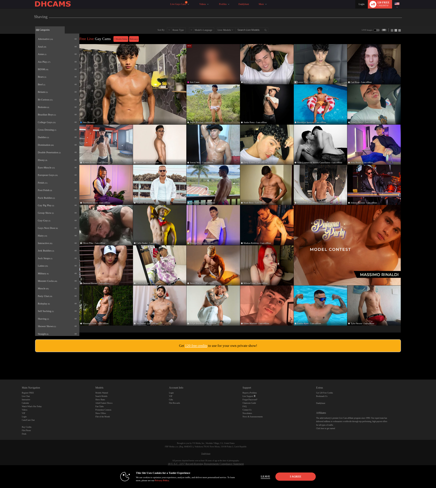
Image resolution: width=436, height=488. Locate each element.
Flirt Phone (26, 430)
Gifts (171, 399)
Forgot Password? (250, 399)
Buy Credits (27, 427)
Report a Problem (250, 393)
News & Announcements (253, 416)
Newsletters (247, 413)
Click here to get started (325, 428)
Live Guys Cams (178, 3)
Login (361, 4)
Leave (265, 476)
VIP (23, 413)
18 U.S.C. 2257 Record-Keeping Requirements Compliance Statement (206, 463)
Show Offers (100, 413)
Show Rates (100, 399)
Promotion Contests (103, 410)
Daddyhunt (243, 4)
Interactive (26, 399)
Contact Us (247, 410)
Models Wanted (101, 393)
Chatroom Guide (249, 403)
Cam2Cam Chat (28, 420)
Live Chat (26, 396)
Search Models (101, 396)
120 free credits (196, 346)
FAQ (245, 406)
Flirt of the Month (102, 416)
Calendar (25, 403)
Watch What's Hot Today (32, 406)
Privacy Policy (162, 480)
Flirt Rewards (174, 403)
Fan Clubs (99, 406)
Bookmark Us (322, 396)
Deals (24, 434)
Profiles (223, 4)
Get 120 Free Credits (324, 393)
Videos (202, 4)
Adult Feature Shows (104, 403)
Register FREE (28, 393)
